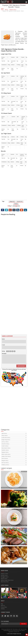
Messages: (4, 353)
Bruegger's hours (4, 576)
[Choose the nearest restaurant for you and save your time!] (14, 378)
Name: (3, 339)
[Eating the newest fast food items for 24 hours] (22, 595)
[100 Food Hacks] (5, 590)
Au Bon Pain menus (6, 437)
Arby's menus (5, 435)
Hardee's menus (5, 450)
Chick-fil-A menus (5, 443)
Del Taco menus (5, 462)
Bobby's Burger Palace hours (7, 580)
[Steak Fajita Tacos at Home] (13, 590)
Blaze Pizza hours (5, 581)
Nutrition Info (19, 201)
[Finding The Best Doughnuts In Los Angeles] (13, 595)
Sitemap (3, 608)
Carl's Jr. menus (5, 441)
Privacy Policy (4, 607)
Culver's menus (5, 446)
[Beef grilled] (14, 536)
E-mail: (3, 344)
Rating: (3, 351)
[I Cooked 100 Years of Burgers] (22, 590)
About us (3, 605)
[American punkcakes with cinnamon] (14, 479)
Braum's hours (4, 578)
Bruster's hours (4, 575)
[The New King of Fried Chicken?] (5, 595)
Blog (2, 603)
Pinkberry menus (5, 464)
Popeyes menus (5, 452)
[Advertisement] (14, 21)
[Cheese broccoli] (14, 498)
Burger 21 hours (4, 573)
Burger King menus (6, 439)
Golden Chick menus (6, 456)
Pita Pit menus (5, 458)
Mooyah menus (5, 460)
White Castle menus (6, 454)
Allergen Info (12, 201)
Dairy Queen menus (6, 448)
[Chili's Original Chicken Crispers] (14, 555)
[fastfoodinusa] (7, 1)
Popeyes (16, 203)
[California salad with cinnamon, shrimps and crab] (14, 517)
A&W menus (4, 433)
